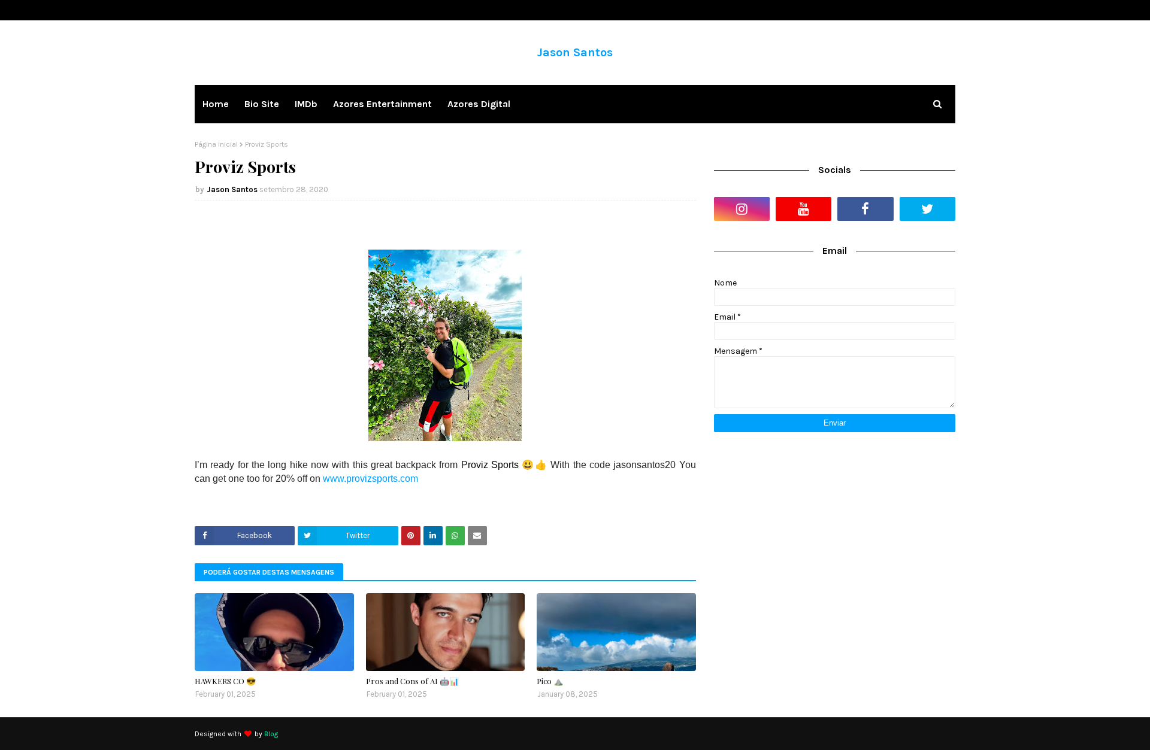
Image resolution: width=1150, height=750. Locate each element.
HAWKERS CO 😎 (225, 681)
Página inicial (216, 144)
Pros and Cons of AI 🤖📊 (412, 681)
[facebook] (865, 209)
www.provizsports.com (370, 478)
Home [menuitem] (215, 104)
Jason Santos (575, 52)
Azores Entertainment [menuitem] (382, 104)
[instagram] (742, 209)
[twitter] (927, 209)
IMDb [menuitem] (306, 104)
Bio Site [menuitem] (261, 104)
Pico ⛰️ (550, 681)
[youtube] (803, 209)
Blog (271, 734)
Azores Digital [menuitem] (478, 104)
